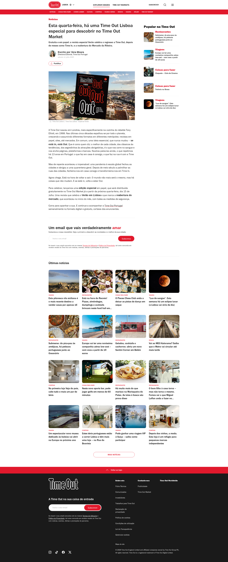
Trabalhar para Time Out (125, 504)
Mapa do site (119, 544)
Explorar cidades (101, 5)
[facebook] (63, 552)
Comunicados (120, 492)
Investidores (120, 498)
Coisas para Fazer (64, 12)
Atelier (136, 12)
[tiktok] (56, 552)
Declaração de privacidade (121, 510)
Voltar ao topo (116, 470)
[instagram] (50, 552)
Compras (98, 12)
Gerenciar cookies (122, 535)
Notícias (52, 12)
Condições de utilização (124, 524)
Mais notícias (114, 455)
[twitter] (70, 552)
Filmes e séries (110, 12)
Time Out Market (147, 12)
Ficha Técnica (120, 487)
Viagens (128, 12)
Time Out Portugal (113, 206)
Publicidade (142, 487)
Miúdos (120, 12)
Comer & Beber (79, 12)
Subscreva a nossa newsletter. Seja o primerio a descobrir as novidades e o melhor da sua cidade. (87, 232)
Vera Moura (77, 52)
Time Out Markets (121, 5)
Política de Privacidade (107, 246)
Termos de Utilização (90, 246)
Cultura (90, 12)
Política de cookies (122, 518)
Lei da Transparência (123, 529)
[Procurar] (164, 4)
